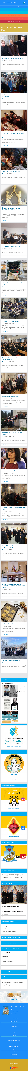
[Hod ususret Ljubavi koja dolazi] (14, 233)
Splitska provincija (14, 13)
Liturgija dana (14, 1026)
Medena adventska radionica (11, 624)
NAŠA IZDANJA (6, 971)
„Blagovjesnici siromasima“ (10, 396)
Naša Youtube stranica (8, 842)
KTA (14, 1051)
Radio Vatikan (14, 1054)
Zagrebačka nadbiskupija (14, 1037)
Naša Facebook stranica (8, 814)
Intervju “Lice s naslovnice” (10, 321)
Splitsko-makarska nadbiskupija (14, 1040)
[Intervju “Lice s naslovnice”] (14, 308)
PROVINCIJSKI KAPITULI (9, 943)
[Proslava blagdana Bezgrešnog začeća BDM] (14, 495)
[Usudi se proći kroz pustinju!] (14, 648)
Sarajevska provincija (14, 15)
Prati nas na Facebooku (14, 836)
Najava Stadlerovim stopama (7, 683)
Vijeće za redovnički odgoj (6, 952)
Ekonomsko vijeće (5, 966)
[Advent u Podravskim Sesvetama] (14, 45)
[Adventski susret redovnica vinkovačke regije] (14, 533)
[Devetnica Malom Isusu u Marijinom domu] (14, 120)
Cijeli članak (5, 69)
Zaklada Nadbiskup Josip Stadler (22, 687)
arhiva (24, 679)
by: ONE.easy (14, 1065)
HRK (14, 1032)
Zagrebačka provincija (14, 10)
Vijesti (7, 25)
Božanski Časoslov (14, 1023)
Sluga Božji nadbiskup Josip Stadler (14, 18)
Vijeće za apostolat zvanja (6, 958)
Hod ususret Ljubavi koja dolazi (11, 246)
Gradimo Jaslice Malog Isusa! (22, 692)
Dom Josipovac (6, 752)
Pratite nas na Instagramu (9, 785)
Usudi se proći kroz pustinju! (11, 660)
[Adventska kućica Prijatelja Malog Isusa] (14, 270)
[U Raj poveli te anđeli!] (14, 458)
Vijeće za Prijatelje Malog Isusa (7, 961)
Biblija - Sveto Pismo (14, 1021)
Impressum (11, 1063)
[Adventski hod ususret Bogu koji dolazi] (14, 420)
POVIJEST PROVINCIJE (8, 871)
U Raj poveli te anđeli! (8, 471)
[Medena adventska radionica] (14, 611)
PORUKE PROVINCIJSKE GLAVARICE (12, 937)
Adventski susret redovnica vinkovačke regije (10, 546)
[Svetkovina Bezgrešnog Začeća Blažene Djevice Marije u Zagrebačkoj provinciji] (14, 571)
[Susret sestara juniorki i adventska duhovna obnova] (14, 345)
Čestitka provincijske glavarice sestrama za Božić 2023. (11, 208)
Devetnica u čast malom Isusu (11, 171)
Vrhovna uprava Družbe (14, 7)
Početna (2, 25)
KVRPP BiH (14, 1035)
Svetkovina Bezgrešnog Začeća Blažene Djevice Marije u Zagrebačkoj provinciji (13, 585)
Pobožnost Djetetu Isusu (14, 1018)
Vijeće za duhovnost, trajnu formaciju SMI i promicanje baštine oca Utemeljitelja (13, 955)
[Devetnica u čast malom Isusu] (14, 159)
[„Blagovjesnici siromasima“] (14, 383)
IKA (14, 1049)
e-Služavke (4, 964)
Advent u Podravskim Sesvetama (12, 58)
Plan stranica (23, 1061)
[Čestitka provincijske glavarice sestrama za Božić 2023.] (14, 195)
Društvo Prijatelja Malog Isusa (14, 21)
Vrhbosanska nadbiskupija (14, 1046)
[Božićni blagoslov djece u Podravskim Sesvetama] (14, 82)
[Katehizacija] (14, 994)
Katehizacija (14, 999)
